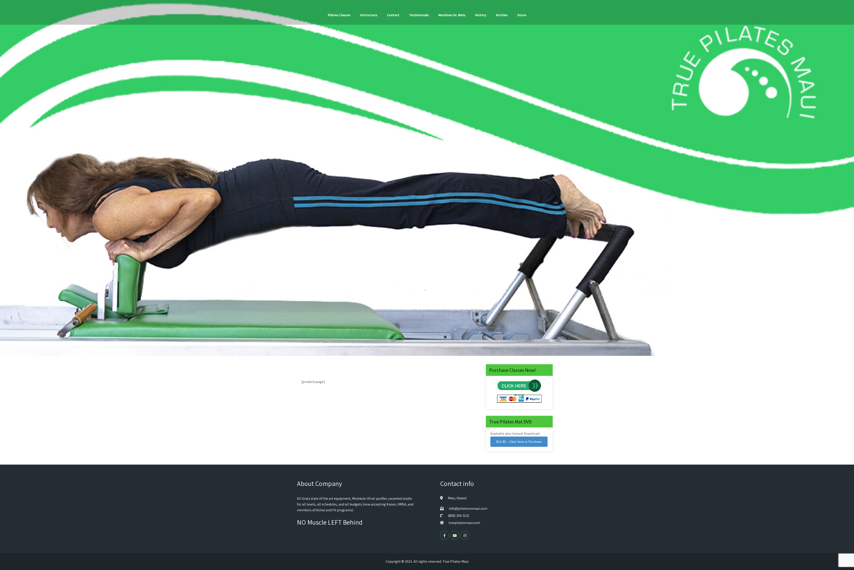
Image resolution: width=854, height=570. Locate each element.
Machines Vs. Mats (451, 15)
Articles (502, 15)
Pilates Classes (339, 15)
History (480, 15)
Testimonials (419, 15)
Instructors (368, 15)
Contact (393, 15)
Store (521, 15)
